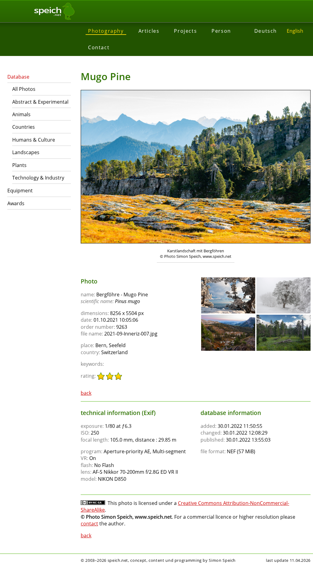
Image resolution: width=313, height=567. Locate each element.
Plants (19, 165)
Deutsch (265, 31)
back (86, 393)
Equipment (20, 190)
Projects (185, 31)
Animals (21, 114)
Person (221, 31)
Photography (106, 31)
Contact (98, 47)
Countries (23, 127)
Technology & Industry (38, 177)
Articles (149, 31)
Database (18, 76)
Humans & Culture (33, 139)
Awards (15, 203)
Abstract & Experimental (40, 101)
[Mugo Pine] (228, 280)
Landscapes (25, 152)
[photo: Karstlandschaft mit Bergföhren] (196, 167)
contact (89, 523)
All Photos (23, 89)
